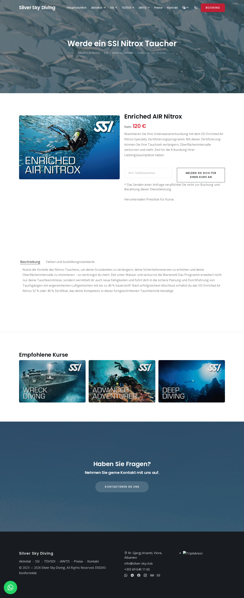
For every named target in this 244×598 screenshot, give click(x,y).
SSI (112, 8)
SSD (37, 7)
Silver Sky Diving (53, 568)
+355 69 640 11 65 (137, 569)
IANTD (143, 8)
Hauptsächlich (76, 8)
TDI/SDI (126, 8)
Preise (158, 8)
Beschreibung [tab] (30, 262)
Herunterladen (134, 199)
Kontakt (172, 8)
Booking (213, 8)
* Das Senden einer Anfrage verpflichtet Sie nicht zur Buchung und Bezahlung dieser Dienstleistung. (172, 187)
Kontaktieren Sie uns (122, 487)
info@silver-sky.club (138, 563)
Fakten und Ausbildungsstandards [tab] (70, 262)
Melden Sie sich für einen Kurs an (201, 175)
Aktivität (97, 8)
